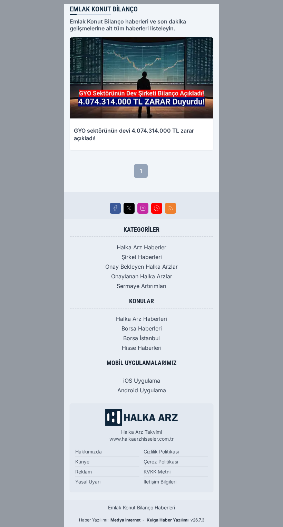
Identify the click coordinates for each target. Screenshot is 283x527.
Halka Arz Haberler (141, 247)
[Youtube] (156, 208)
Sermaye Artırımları (141, 285)
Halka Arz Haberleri (141, 318)
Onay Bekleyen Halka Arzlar (141, 266)
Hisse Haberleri (142, 347)
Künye (82, 461)
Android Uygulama (141, 390)
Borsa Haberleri (141, 328)
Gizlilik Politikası (161, 451)
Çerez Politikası (161, 461)
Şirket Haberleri (141, 256)
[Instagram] (142, 208)
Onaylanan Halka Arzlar (141, 276)
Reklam (83, 472)
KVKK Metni (157, 472)
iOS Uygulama (141, 380)
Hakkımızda (88, 451)
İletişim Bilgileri (160, 482)
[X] (129, 208)
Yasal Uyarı (87, 482)
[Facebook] (115, 208)
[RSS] (170, 208)
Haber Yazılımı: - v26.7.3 (141, 520)
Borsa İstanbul (141, 338)
